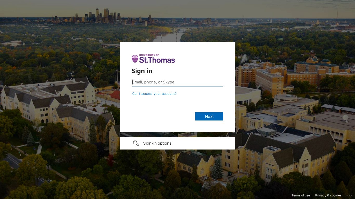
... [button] (350, 194)
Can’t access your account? (154, 93)
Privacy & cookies (328, 195)
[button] (177, 143)
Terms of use (301, 195)
